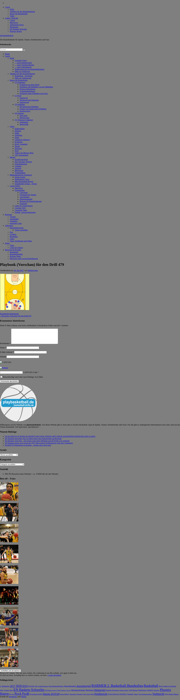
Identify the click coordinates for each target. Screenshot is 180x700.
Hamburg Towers (66, 690)
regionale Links (16, 223)
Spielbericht (100, 693)
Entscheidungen (21, 164)
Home (7, 54)
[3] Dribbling (20, 104)
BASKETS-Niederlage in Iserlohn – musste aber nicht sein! (28, 445)
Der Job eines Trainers (23, 162)
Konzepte (23, 204)
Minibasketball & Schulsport (21, 175)
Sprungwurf (24, 102)
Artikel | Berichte (11, 18)
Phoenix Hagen (16, 31)
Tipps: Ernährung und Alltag (21, 241)
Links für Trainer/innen (24, 206)
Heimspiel (99, 689)
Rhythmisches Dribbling (29, 107)
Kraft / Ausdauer (21, 144)
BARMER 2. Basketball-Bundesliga (117, 686)
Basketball (151, 686)
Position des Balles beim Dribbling (33, 109)
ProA (18, 693)
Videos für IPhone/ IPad (24, 153)
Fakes (17, 137)
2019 (25, 685)
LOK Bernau (133, 690)
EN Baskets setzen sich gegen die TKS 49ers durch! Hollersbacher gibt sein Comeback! (39, 443)
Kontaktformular (16, 254)
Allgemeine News (17, 25)
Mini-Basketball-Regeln (24, 182)
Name (3, 348)
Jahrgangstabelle (26, 199)
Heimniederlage (78, 690)
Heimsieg (90, 690)
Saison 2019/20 (51, 693)
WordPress (13, 697)
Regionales (14, 27)
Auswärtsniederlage (56, 686)
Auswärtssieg (70, 686)
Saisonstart (73, 694)
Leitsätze (18, 166)
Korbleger (19, 142)
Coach (7, 7)
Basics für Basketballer (19, 14)
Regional (8, 215)
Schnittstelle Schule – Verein (26, 184)
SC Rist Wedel (86, 694)
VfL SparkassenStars (145, 694)
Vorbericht (158, 693)
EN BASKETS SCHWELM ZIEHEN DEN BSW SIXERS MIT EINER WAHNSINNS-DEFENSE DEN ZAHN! (50, 436)
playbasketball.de (6, 35)
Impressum (14, 252)
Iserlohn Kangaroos (112, 690)
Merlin (23, 697)
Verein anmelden (21, 230)
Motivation (19, 170)
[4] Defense (19, 113)
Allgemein (9, 226)
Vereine (13, 217)
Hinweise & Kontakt (13, 250)
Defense (18, 131)
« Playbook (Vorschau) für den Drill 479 (15, 316)
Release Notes (15, 256)
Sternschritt (24, 124)
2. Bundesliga (4, 686)
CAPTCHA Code (30, 372)
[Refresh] (4, 368)
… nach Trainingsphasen (24, 65)
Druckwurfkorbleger (28, 89)
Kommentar (5, 343)
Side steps (23, 115)
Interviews (14, 23)
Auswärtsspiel (83, 685)
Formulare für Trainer (28, 195)
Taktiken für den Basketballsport (22, 12)
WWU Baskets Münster (172, 694)
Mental (12, 157)
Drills (12, 9)
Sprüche (18, 168)
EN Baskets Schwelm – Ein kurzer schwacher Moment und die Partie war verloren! (37, 441)
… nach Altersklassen (23, 67)
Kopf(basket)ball (21, 159)
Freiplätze (13, 221)
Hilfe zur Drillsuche (22, 71)
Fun (11, 232)
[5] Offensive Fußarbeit (24, 120)
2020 (36, 686)
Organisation (20, 190)
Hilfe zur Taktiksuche (23, 78)
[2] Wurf (18, 96)
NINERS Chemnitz (153, 690)
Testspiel (130, 694)
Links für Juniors (16, 248)
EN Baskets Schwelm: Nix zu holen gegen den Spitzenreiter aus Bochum (33, 439)
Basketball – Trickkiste (23, 76)
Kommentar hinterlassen (9, 314)
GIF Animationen (21, 155)
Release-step (24, 118)
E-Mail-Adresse (7, 352)
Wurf (17, 151)
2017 (12, 686)
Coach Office (15, 186)
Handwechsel (25, 111)
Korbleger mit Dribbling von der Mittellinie (36, 87)
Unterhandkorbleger (27, 91)
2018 (19, 685)
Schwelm (79, 694)
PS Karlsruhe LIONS (36, 694)
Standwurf (24, 98)
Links (12, 239)
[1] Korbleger (20, 82)
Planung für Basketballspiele (31, 201)
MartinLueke (33, 270)
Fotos (58, 690)
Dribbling (18, 135)
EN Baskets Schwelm (18, 29)
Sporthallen (14, 219)
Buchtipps (14, 237)
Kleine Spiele (20, 177)
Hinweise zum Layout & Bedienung (24, 259)
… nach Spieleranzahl (23, 63)
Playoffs (11, 694)
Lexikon (13, 234)
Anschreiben (24, 197)
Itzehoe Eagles (124, 690)
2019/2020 (31, 686)
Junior (7, 243)
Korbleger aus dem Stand (29, 85)
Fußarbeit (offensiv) (22, 140)
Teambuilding (20, 173)
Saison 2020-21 (64, 694)
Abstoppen (24, 122)
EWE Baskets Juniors (51, 690)
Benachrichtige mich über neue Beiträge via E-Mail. (23, 377)
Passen (17, 146)
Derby (2, 690)
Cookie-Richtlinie (54, 675)
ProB (25, 693)
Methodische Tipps (22, 179)
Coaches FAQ (20, 208)
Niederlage (142, 690)
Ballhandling (20, 129)
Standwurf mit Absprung (29, 100)
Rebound (18, 148)
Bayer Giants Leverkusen (167, 686)
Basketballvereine (17, 228)
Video (12, 16)
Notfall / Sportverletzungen (25, 212)
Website (3, 357)
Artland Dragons (43, 686)
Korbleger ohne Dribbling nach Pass (34, 93)
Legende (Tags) (21, 60)
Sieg (92, 694)
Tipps (12, 245)
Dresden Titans (8, 690)
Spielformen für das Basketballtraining (29, 69)
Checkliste (24, 193)
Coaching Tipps (21, 210)
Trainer (136, 694)
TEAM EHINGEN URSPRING (117, 694)
